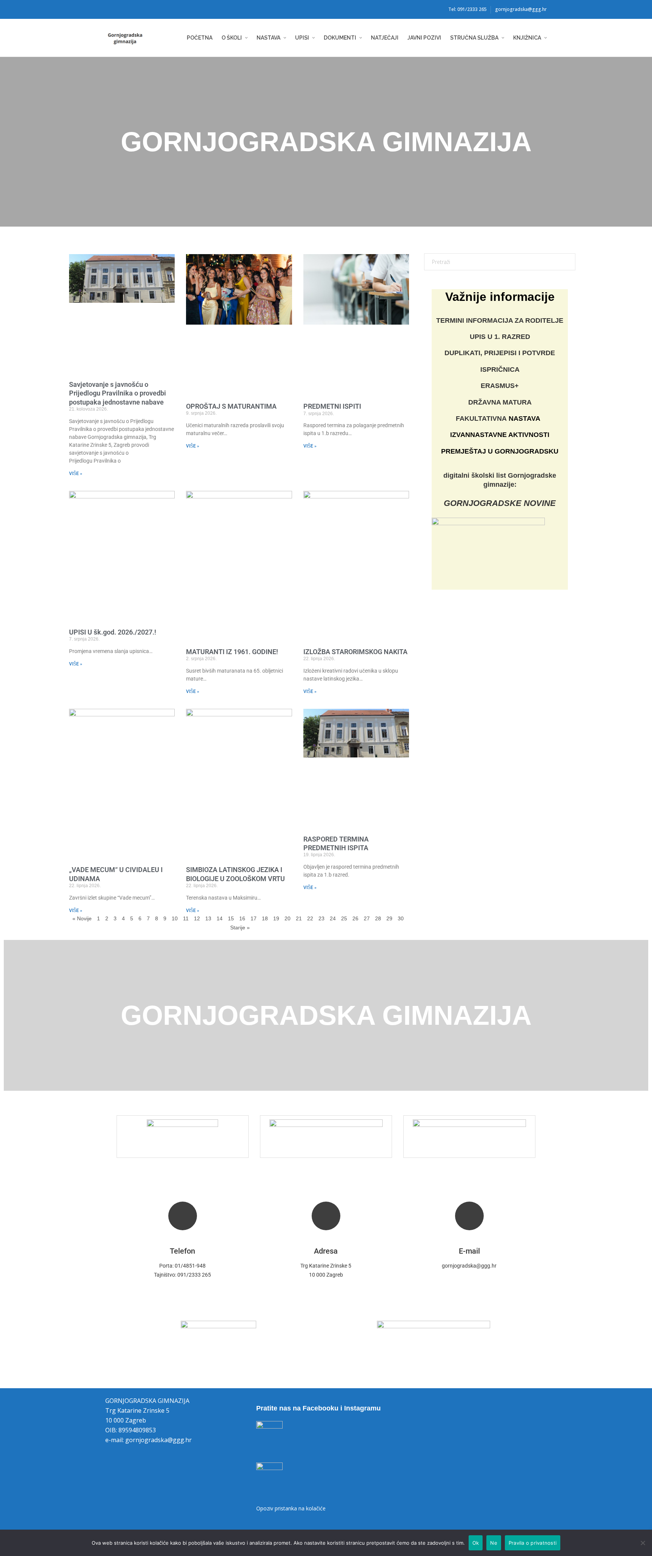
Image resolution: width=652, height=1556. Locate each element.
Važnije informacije (500, 297)
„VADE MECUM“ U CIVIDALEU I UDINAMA (116, 874)
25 (344, 917)
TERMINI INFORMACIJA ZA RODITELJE (499, 320)
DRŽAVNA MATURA (500, 402)
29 (389, 917)
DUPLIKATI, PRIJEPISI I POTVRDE (499, 353)
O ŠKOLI (231, 38)
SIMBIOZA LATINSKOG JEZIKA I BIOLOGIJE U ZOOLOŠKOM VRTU (235, 874)
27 (367, 917)
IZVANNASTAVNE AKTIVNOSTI (499, 434)
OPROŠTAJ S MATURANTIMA (231, 406)
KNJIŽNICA (527, 38)
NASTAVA (268, 38)
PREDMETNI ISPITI (332, 406)
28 (378, 917)
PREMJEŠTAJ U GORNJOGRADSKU (499, 451)
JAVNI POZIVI (424, 38)
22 (310, 917)
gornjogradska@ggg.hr (521, 9)
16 (242, 917)
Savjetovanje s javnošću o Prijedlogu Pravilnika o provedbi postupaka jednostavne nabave (117, 393)
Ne (493, 1543)
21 (299, 917)
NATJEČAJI (384, 38)
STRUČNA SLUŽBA (474, 38)
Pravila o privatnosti (533, 1543)
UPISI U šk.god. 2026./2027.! (112, 632)
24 (333, 917)
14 (220, 917)
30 (401, 917)
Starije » (240, 927)
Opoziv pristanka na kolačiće (291, 1508)
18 (265, 917)
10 (175, 917)
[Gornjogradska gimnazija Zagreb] (133, 38)
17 (254, 917)
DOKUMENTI (340, 38)
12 (197, 917)
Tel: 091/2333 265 (467, 9)
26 (355, 917)
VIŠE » (75, 473)
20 (287, 917)
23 (321, 917)
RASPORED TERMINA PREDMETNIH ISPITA (336, 843)
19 (276, 917)
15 (231, 917)
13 (208, 917)
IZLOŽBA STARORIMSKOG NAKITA (355, 652)
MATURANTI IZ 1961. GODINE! (232, 652)
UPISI (302, 38)
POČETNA (199, 38)
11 (186, 917)
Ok (475, 1543)
